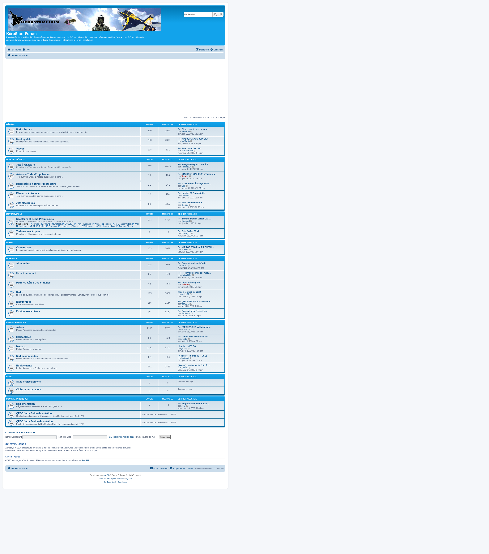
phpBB (107, 475)
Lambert (64, 226)
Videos (20, 148)
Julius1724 (186, 167)
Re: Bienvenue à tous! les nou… (194, 129)
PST (33, 226)
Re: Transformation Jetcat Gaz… (194, 219)
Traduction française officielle (111, 479)
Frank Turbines (84, 224)
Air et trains (23, 263)
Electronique (23, 301)
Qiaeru (129, 479)
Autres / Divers (126, 226)
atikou (184, 265)
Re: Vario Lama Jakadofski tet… (194, 336)
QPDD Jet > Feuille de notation (34, 421)
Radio (19, 292)
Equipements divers (28, 311)
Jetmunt (46, 224)
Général (11, 124)
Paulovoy (185, 313)
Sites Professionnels (28, 381)
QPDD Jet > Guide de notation (34, 413)
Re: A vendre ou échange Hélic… (194, 183)
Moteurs (21, 346)
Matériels (11, 259)
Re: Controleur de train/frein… (193, 263)
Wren (97, 224)
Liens (9, 377)
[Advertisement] (115, 87)
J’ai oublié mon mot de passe (122, 437)
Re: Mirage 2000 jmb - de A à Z (193, 164)
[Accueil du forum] (85, 19)
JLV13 (184, 339)
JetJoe (42, 226)
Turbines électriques (28, 231)
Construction (24, 247)
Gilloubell (185, 221)
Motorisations (14, 214)
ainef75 (184, 249)
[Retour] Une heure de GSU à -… (194, 365)
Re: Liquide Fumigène (189, 282)
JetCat (35, 224)
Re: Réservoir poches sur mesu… (194, 273)
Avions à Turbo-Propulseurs (32, 174)
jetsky (184, 348)
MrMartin (185, 131)
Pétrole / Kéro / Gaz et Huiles (33, 282)
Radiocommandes (27, 356)
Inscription (28, 432)
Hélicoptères (23, 336)
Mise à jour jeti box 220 (189, 292)
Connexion (11, 432)
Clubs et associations (29, 389)
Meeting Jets (23, 139)
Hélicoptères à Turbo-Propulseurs (36, 183)
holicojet (185, 358)
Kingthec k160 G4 (187, 346)
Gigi (183, 186)
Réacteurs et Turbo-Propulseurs (35, 219)
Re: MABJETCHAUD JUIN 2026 (193, 139)
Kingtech (57, 224)
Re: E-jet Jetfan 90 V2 (188, 231)
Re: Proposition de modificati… (194, 403)
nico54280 (186, 329)
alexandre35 (187, 150)
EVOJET (69, 224)
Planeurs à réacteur (27, 193)
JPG (183, 406)
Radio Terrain (24, 129)
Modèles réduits (15, 160)
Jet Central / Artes (122, 224)
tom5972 (185, 304)
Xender (185, 176)
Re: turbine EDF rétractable (191, 193)
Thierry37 (185, 233)
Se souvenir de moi (146, 437)
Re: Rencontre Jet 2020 (189, 148)
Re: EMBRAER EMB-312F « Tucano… (196, 174)
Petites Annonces (16, 322)
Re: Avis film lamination (190, 202)
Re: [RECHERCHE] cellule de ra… (194, 327)
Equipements (24, 365)
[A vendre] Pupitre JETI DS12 (192, 356)
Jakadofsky (109, 226)
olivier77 (185, 294)
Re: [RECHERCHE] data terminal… (195, 301)
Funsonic (53, 226)
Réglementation (25, 403)
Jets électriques (25, 202)
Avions (20, 327)
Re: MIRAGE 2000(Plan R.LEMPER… (196, 247)
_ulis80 (184, 367)
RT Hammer (87, 226)
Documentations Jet (17, 399)
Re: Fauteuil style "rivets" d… (192, 311)
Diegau (184, 205)
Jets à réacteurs (25, 164)
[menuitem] (26, 49)
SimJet (75, 226)
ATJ (99, 226)
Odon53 (185, 195)
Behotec (107, 224)
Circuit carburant (26, 273)
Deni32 (85, 460)
